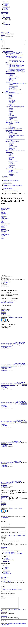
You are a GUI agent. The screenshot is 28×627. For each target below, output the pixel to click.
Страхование (6, 7)
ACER (10, 95)
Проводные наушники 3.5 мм (16, 65)
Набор (2, 226)
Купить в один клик (6, 610)
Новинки (5, 9)
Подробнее (9, 346)
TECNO (11, 158)
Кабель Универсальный (15, 89)
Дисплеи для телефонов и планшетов (15, 139)
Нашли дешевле (4, 517)
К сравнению (4, 347)
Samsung (11, 79)
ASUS (10, 97)
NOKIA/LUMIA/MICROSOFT (16, 135)
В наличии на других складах (15, 317)
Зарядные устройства (11, 56)
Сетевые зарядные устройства (16, 61)
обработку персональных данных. (17, 535)
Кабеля (8, 82)
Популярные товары (8, 51)
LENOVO (11, 102)
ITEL (10, 154)
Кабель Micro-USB (13, 86)
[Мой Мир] (5, 320)
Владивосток (6, 17)
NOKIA (11, 162)
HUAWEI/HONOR (13, 133)
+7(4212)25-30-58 (5, 32)
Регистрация (6, 24)
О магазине (6, 1)
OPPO (10, 144)
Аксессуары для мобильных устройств (12, 52)
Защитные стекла (10, 73)
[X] (7, 320)
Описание (3, 229)
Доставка (5, 4)
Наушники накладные (14, 67)
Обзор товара (4, 225)
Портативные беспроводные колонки (15, 71)
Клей (7, 91)
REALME (11, 143)
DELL (10, 99)
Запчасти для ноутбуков (9, 92)
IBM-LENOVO (13, 117)
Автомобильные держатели (13, 53)
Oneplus (11, 75)
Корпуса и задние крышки (12, 141)
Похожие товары (5, 234)
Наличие (3, 235)
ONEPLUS (12, 163)
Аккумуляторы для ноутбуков (13, 93)
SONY (10, 105)
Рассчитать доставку (6, 315)
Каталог (3, 35)
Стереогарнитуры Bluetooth (16, 70)
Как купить (6, 3)
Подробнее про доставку (7, 302)
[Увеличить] (14, 274)
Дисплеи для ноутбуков (12, 121)
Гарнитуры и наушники (12, 64)
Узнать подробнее (5, 310)
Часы (7, 62)
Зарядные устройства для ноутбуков (15, 106)
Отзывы (3, 232)
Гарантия (5, 5)
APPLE (11, 96)
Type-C (11, 108)
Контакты (5, 8)
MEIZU (11, 171)
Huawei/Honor (12, 78)
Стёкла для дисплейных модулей (14, 168)
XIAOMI (11, 109)
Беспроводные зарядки (14, 60)
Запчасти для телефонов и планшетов (12, 128)
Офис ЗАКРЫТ (4, 12)
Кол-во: (3, 314)
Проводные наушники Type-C (16, 66)
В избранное (4, 348)
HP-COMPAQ (12, 101)
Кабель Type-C (12, 88)
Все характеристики (5, 282)
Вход (4, 22)
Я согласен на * (14, 609)
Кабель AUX (12, 87)
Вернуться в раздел (5, 223)
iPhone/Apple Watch (14, 76)
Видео (2, 238)
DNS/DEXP (12, 100)
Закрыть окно (4, 514)
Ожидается (3, 313)
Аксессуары (3, 231)
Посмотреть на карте (6, 581)
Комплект (3, 227)
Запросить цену (5, 624)
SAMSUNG (12, 104)
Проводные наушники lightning (16, 69)
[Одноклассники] (3, 320)
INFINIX (11, 153)
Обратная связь (4, 13)
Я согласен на (14, 535)
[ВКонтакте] (1, 320)
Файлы (2, 236)
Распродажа (6, 176)
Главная (5, 565)
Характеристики (5, 230)
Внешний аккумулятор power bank (14, 54)
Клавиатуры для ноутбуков (13, 122)
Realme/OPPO (12, 74)
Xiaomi (11, 80)
